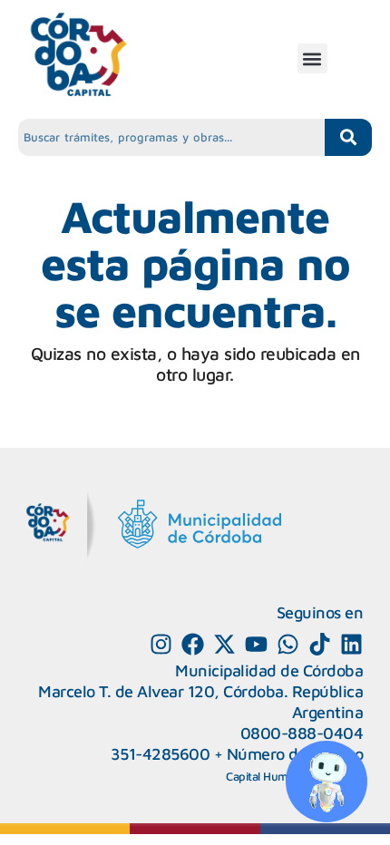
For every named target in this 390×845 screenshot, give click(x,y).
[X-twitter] (224, 644)
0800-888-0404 (302, 733)
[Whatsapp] (288, 644)
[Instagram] (161, 644)
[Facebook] (193, 644)
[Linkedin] (351, 644)
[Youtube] (256, 644)
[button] (312, 58)
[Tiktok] (320, 644)
